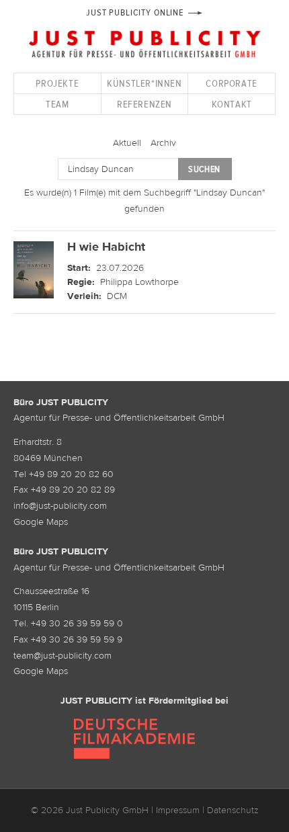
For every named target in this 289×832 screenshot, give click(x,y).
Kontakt (232, 104)
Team (57, 104)
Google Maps (40, 521)
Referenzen (144, 104)
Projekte (57, 83)
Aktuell (127, 142)
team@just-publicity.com (62, 655)
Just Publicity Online (134, 12)
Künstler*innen (144, 83)
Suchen (204, 169)
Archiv (163, 142)
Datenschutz (233, 809)
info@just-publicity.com (60, 505)
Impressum (178, 809)
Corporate (231, 83)
